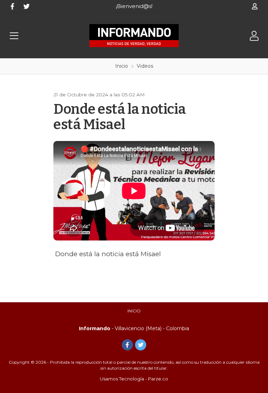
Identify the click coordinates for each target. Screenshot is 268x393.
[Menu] (14, 35)
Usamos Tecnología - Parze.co (134, 378)
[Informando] (134, 35)
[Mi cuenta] (255, 6)
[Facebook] (12, 6)
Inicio (134, 310)
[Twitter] (26, 6)
